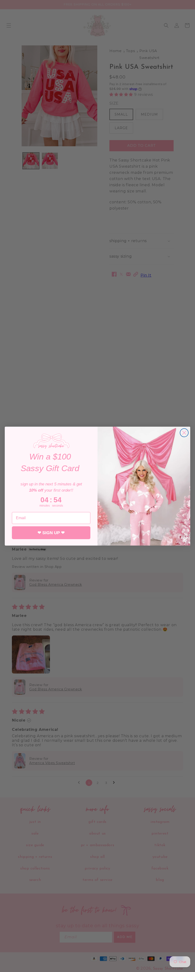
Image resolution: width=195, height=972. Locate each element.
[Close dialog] (184, 433)
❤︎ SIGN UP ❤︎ (51, 532)
